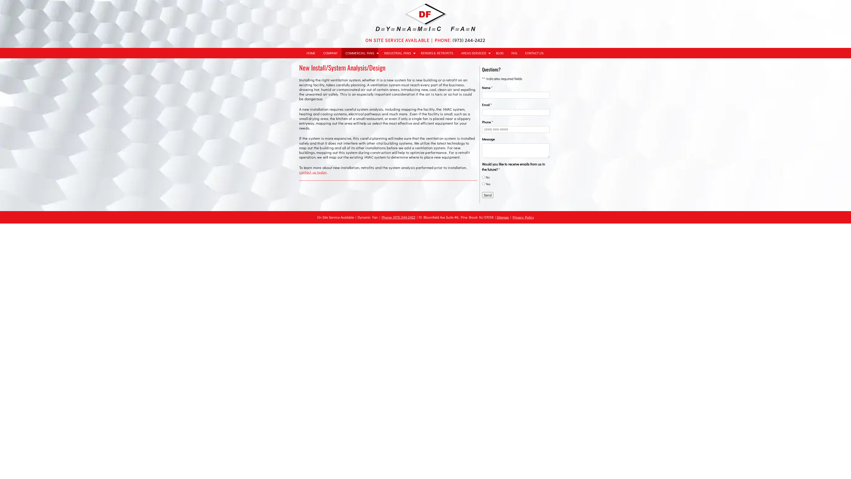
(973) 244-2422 (469, 40)
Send (488, 195)
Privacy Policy (523, 217)
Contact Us (534, 53)
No (488, 177)
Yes (488, 184)
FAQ (514, 53)
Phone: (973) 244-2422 (398, 217)
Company (330, 53)
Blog (500, 53)
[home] (425, 29)
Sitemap (503, 217)
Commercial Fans (359, 53)
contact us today (313, 172)
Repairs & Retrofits (437, 53)
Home (310, 53)
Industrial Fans (397, 53)
